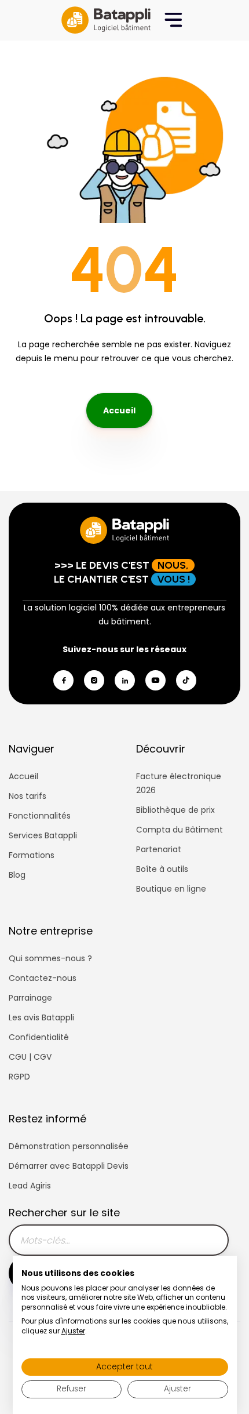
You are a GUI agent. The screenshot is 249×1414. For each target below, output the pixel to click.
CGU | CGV (30, 1057)
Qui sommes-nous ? (50, 958)
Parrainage (30, 998)
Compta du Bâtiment (179, 829)
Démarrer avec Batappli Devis (69, 1166)
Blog (17, 875)
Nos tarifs (27, 796)
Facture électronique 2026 (178, 783)
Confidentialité (39, 1037)
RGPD (19, 1076)
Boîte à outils (162, 869)
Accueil (119, 410)
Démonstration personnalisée (69, 1146)
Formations (31, 855)
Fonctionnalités (40, 815)
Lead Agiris (30, 1185)
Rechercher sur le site (64, 1212)
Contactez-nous (42, 978)
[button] (173, 20)
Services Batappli (43, 835)
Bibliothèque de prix (175, 810)
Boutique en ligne (171, 889)
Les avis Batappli (41, 1017)
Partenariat (158, 849)
